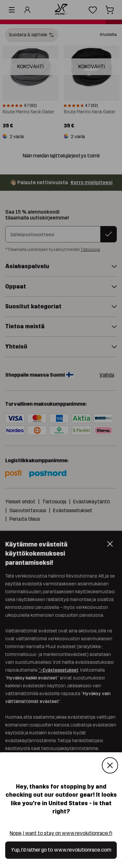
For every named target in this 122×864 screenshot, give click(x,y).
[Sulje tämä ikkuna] (110, 766)
